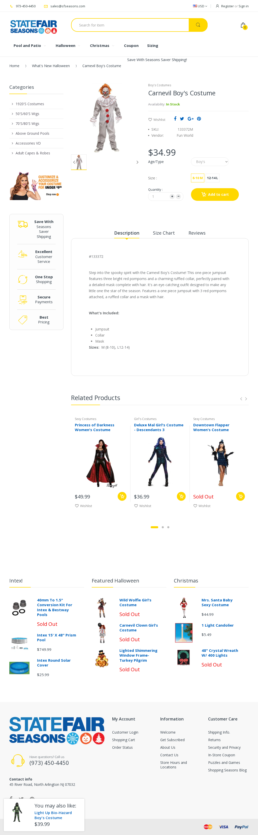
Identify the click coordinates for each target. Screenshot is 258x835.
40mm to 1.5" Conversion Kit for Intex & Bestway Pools (54, 607)
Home (14, 65)
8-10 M (197, 178)
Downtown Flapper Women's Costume (211, 427)
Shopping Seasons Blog (227, 770)
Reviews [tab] (197, 233)
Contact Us (169, 755)
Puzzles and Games (224, 762)
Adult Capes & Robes (33, 153)
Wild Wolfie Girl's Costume (135, 602)
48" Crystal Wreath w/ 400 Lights (220, 653)
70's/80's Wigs (27, 123)
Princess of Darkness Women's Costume (94, 427)
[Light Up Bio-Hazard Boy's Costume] (17, 812)
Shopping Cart (123, 739)
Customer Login (125, 732)
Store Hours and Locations (173, 764)
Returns (214, 739)
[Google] (191, 118)
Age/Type (156, 161)
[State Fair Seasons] (33, 25)
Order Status (122, 747)
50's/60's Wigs (27, 113)
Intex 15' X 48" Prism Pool (56, 637)
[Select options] (122, 496)
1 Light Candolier (218, 625)
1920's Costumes (30, 103)
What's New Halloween (51, 65)
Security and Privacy (224, 747)
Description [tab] (126, 233)
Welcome (168, 732)
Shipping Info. (219, 732)
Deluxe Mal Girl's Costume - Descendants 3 (158, 427)
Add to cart (218, 194)
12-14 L (212, 178)
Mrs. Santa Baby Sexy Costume (217, 602)
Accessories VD (28, 143)
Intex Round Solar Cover (54, 663)
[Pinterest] (199, 118)
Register (227, 6)
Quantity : (155, 189)
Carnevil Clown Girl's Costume (138, 628)
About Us (167, 747)
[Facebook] (175, 118)
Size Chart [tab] (164, 233)
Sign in (244, 6)
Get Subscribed (172, 739)
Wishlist (159, 119)
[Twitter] (182, 118)
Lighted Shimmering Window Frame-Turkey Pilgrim (138, 655)
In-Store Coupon (221, 755)
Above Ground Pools (32, 133)
